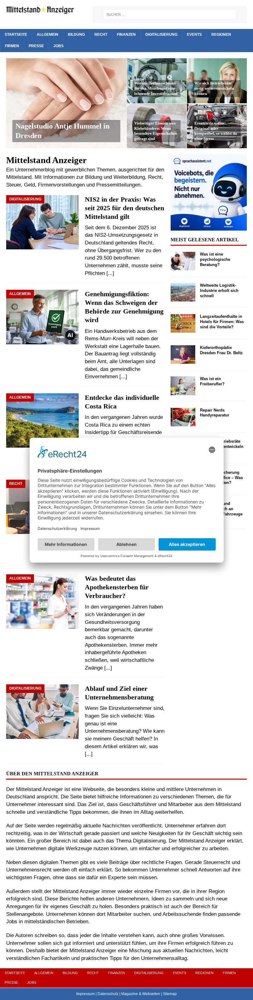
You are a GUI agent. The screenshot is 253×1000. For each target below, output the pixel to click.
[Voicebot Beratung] (209, 227)
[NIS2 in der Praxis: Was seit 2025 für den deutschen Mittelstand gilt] (42, 222)
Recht (100, 34)
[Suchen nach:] (170, 14)
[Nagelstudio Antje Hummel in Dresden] (66, 103)
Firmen (12, 46)
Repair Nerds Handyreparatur (214, 413)
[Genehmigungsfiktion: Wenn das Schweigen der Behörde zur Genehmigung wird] (42, 319)
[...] (110, 273)
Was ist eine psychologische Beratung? (215, 259)
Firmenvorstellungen (61, 185)
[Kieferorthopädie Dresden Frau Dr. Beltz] (183, 354)
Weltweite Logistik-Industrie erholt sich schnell (219, 290)
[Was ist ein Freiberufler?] (183, 385)
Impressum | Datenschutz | (98, 994)
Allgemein (47, 34)
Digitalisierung (161, 34)
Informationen (59, 177)
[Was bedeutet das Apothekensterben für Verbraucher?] (42, 601)
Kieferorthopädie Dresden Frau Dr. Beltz (221, 350)
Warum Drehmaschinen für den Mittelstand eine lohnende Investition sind (155, 88)
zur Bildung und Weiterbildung (110, 177)
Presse (36, 46)
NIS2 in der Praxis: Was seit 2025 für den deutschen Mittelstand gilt (124, 208)
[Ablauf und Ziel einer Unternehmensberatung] (42, 711)
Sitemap (170, 994)
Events (194, 34)
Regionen (221, 34)
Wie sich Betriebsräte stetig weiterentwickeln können (214, 88)
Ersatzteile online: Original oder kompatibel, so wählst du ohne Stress (215, 131)
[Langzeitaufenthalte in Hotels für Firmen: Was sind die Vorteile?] (183, 323)
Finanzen (126, 34)
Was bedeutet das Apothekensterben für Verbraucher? (117, 587)
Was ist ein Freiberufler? (212, 381)
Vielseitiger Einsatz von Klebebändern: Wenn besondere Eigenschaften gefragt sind (155, 131)
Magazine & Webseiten (140, 994)
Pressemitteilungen (118, 185)
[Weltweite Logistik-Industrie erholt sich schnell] (183, 292)
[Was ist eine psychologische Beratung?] (183, 261)
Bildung (76, 34)
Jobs (58, 46)
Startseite (16, 34)
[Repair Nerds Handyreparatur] (183, 417)
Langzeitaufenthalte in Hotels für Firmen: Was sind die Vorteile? (222, 321)
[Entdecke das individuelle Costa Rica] (42, 420)
